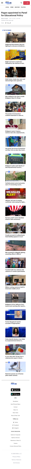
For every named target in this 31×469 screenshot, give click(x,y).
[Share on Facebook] (5, 23)
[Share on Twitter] (8, 23)
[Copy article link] (10, 23)
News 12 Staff (4, 18)
